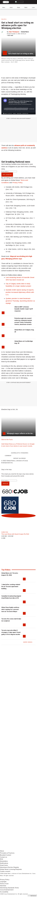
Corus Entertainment (6, 890)
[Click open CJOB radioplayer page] (18, 516)
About (2, 851)
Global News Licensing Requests (11, 869)
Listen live (4, 532)
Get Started (7, 174)
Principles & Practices (7, 853)
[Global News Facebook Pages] (13, 755)
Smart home (4, 865)
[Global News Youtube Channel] (13, 782)
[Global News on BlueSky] (13, 849)
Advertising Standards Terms (9, 888)
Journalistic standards (19, 453)
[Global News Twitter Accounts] (13, 769)
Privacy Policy (17, 182)
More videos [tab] (17, 275)
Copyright (3, 881)
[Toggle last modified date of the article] (27, 34)
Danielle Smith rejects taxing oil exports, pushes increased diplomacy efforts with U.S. (20, 292)
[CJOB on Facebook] (14, 551)
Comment (8, 455)
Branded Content (5, 855)
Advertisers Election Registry (9, 867)
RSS (1, 859)
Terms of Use (4, 883)
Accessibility (4, 892)
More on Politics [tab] (7, 275)
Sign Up (5, 483)
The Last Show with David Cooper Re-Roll (15, 534)
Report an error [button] (19, 458)
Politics (3, 19)
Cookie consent (5, 871)
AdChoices (33, 895)
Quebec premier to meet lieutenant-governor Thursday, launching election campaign (20, 301)
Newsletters (4, 861)
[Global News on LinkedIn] (13, 809)
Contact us (3, 857)
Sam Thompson (14, 32)
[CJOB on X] (14, 565)
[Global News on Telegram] (13, 835)
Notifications (4, 863)
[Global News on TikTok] (13, 822)
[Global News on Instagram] (13, 795)
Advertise (3, 886)
